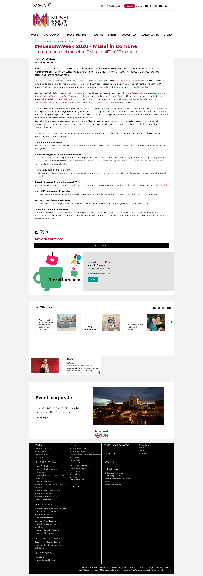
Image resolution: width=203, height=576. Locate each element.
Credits (139, 570)
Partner (142, 453)
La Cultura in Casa (99, 262)
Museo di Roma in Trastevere (65, 102)
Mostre (97, 34)
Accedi (139, 6)
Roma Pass (75, 460)
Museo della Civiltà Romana (47, 490)
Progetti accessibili (112, 484)
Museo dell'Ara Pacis (44, 481)
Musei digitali (77, 34)
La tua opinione (77, 480)
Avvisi (141, 451)
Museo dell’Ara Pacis (131, 99)
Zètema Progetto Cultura (112, 96)
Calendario (150, 34)
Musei (35, 34)
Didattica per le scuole (114, 473)
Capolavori (52, 34)
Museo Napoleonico (44, 518)
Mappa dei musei (77, 451)
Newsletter (40, 457)
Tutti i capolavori (117, 445)
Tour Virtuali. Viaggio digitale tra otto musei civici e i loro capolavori (46, 324)
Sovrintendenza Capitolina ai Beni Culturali (56, 96)
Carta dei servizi (42, 454)
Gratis (93, 279)
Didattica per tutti (112, 476)
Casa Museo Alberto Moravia (47, 542)
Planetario (39, 557)
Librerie (73, 477)
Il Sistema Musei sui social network (135, 327)
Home (37, 41)
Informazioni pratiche (79, 448)
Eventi (112, 34)
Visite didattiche (77, 463)
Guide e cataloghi (78, 468)
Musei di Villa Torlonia (45, 533)
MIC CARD (74, 457)
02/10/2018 (82, 368)
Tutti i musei (114, 6)
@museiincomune (124, 81)
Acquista (129, 6)
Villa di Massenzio (43, 500)
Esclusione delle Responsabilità (122, 570)
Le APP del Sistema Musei (90, 328)
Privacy (105, 570)
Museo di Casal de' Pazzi (46, 496)
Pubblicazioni (41, 451)
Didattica (129, 34)
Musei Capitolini (69, 99)
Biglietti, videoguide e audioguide (85, 454)
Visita (168, 34)
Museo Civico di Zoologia (46, 560)
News (141, 448)
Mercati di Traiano (96, 102)
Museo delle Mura (43, 493)
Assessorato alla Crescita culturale (148, 93)
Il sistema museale (43, 448)
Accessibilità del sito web (153, 570)
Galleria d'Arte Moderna (45, 521)
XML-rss (168, 570)
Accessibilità (75, 471)
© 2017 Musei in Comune (88, 570)
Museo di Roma (42, 514)
